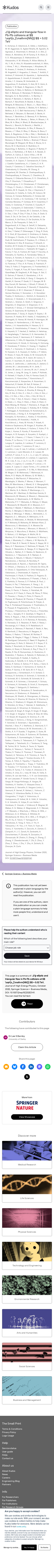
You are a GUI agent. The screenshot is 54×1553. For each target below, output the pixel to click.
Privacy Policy (9, 1432)
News (5, 1474)
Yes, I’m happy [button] (29, 1547)
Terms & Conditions (12, 1429)
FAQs (4, 1455)
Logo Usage (8, 1435)
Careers (6, 1477)
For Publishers (9, 1500)
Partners (6, 1484)
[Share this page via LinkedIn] (31, 1066)
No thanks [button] (44, 1547)
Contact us (7, 1458)
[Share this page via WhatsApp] (47, 1066)
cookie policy (21, 1526)
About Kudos (8, 1471)
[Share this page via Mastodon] (39, 1066)
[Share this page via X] (27, 1076)
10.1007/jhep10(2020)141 (21, 858)
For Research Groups (12, 1507)
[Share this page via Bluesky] (14, 1066)
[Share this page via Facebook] (22, 1066)
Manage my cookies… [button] (12, 1547)
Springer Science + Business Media (21, 874)
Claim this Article (27, 1047)
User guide (7, 1451)
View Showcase (27, 1117)
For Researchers (10, 1497)
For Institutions (9, 1503)
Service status (9, 1448)
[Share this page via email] (6, 1066)
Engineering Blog (11, 1481)
